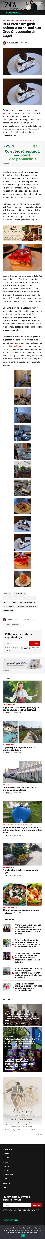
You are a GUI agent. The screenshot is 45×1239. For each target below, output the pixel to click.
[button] (4, 12)
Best (4, 20)
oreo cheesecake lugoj (27, 602)
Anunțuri (6, 1183)
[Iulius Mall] (22, 5)
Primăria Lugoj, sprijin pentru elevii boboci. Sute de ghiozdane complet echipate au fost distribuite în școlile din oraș (28, 929)
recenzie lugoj (8, 610)
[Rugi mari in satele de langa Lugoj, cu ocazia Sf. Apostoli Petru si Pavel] (22, 692)
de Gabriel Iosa (10, 1023)
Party (20, 824)
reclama (6, 113)
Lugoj (13, 20)
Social (5, 1162)
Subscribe (34, 643)
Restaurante (29, 20)
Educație (8, 1011)
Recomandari (20, 20)
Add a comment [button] (13, 625)
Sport (5, 1179)
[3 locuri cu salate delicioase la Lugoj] (22, 894)
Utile (9, 784)
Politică (6, 1166)
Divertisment (8, 1175)
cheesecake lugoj (20, 593)
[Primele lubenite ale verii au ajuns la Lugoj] (22, 854)
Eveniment (6, 744)
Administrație (7, 704)
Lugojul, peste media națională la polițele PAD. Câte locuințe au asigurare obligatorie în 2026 (28, 987)
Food (8, 20)
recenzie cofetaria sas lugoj (27, 606)
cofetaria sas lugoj (10, 598)
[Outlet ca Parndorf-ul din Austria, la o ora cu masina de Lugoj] (22, 772)
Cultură (6, 1170)
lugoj (22, 598)
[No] (42, 1232)
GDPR (25, 649)
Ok (23, 1236)
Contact (6, 1187)
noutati (6, 602)
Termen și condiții (29, 1210)
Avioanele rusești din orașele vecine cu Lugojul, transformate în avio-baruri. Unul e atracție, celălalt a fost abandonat (28, 972)
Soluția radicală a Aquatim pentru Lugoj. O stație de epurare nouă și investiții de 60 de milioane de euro (27, 943)
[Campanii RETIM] (22, 153)
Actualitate (10, 1036)
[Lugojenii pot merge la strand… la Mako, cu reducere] (22, 732)
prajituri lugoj (9, 606)
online (14, 602)
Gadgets (10, 824)
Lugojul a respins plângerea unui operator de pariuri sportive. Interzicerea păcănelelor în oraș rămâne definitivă (27, 957)
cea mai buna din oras (12, 346)
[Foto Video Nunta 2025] (22, 664)
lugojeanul (31, 598)
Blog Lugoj (7, 593)
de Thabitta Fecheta (11, 1046)
